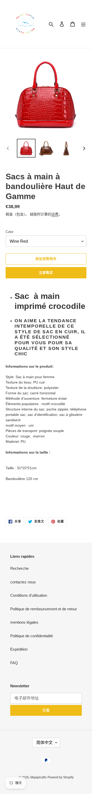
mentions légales (24, 622)
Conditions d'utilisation (28, 595)
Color (9, 232)
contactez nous (23, 582)
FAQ (14, 663)
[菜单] (83, 24)
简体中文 (44, 742)
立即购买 (46, 273)
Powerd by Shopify (61, 777)
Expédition (19, 649)
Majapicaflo (38, 777)
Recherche (19, 568)
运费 (55, 214)
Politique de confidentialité (31, 636)
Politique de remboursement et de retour (43, 609)
